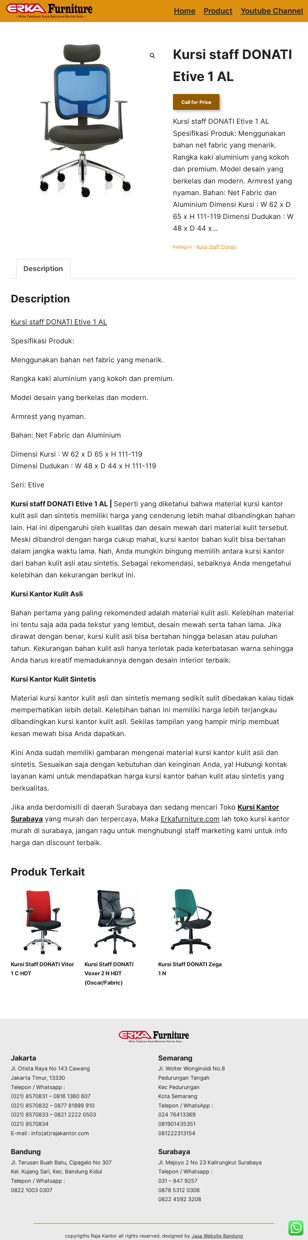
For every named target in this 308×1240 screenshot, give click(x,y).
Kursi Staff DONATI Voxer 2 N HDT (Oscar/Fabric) (109, 973)
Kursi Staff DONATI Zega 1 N (190, 969)
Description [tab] (43, 268)
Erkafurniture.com (190, 819)
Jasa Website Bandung (217, 1236)
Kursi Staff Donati (216, 247)
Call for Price (196, 102)
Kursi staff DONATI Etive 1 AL (59, 322)
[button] (152, 55)
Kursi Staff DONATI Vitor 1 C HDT (42, 969)
